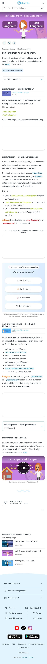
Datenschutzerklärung (32, 316)
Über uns (12, 608)
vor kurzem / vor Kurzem (16, 352)
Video (7, 64)
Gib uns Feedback (23, 647)
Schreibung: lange (23, 49)
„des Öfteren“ (37, 376)
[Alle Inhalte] (3, 2)
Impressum (5, 644)
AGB (13, 644)
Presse (39, 618)
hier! (25, 452)
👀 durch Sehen (23, 280)
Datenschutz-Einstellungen (37, 644)
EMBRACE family (28, 657)
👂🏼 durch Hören (23, 289)
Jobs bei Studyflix (35, 608)
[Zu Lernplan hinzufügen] (4, 43)
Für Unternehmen (15, 613)
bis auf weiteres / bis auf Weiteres (19, 368)
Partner (39, 613)
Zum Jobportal (13, 598)
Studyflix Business (16, 618)
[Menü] (44, 2)
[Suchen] (42, 8)
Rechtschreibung (8, 49)
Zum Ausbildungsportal (17, 591)
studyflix (25, 2)
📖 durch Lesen (23, 298)
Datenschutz (22, 644)
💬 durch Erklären (23, 306)
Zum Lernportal (14, 583)
